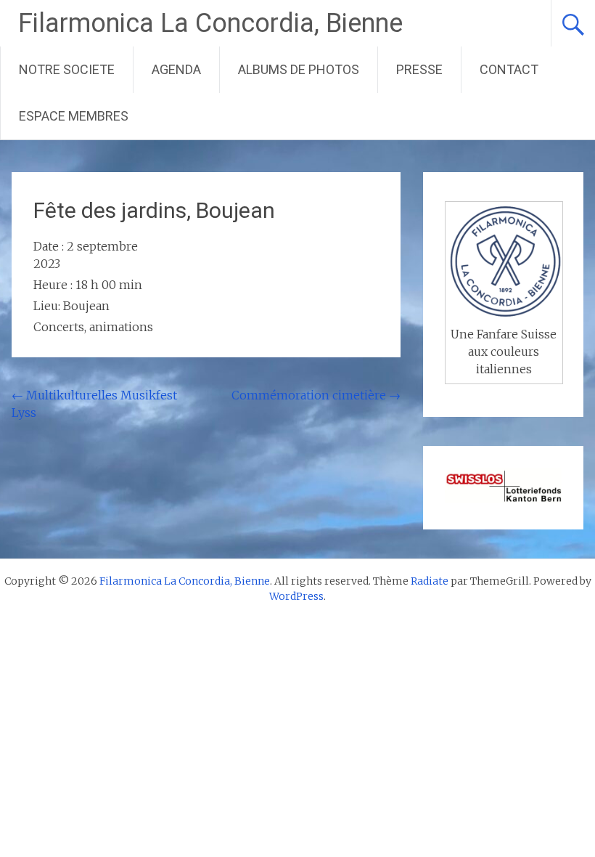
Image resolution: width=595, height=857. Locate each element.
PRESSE (419, 69)
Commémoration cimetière (316, 395)
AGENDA (176, 69)
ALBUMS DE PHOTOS (298, 69)
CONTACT (509, 69)
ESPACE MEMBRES (73, 115)
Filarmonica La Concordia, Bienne (210, 23)
